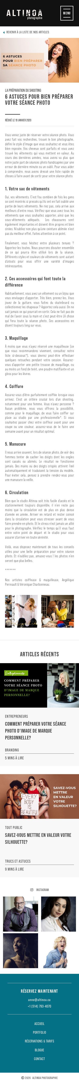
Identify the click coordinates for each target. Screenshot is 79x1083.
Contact (39, 1059)
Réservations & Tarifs (39, 1041)
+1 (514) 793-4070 (39, 1006)
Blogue (39, 1050)
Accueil (39, 1024)
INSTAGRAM (42, 890)
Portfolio (39, 1032)
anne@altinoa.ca (39, 1000)
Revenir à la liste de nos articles (27, 32)
